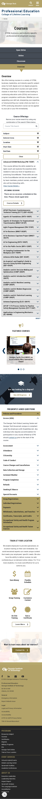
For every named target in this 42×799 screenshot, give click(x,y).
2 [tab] (21, 369)
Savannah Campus (8, 784)
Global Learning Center (9, 763)
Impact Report (6, 781)
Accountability (6, 715)
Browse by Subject (8, 734)
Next (38, 351)
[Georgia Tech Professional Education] (12, 669)
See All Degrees (20, 395)
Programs (6, 731)
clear (21, 157)
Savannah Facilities (8, 765)
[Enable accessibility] (4, 794)
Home (5, 19)
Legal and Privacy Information (12, 708)
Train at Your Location (9, 752)
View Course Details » (11, 186)
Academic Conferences (9, 768)
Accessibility (6, 711)
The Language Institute (9, 786)
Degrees (4, 742)
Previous (3, 351)
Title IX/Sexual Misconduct (10, 721)
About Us (6, 773)
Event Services (8, 757)
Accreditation (6, 789)
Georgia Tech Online (8, 749)
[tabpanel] (21, 351)
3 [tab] (23, 369)
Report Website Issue (8, 701)
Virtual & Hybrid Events (9, 760)
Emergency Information (9, 698)
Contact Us (20, 650)
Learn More (20, 624)
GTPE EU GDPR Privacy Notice (12, 718)
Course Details (13, 203)
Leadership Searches (8, 779)
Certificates (5, 739)
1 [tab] (18, 369)
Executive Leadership (8, 776)
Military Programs (7, 744)
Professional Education (21, 11)
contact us (13, 438)
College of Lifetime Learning (16, 14)
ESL (3, 747)
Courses (4, 736)
